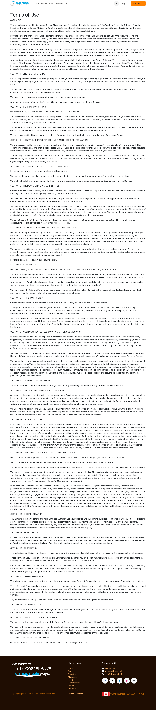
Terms (80, 693)
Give (70, 671)
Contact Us (138, 3)
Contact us (110, 668)
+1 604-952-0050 (113, 674)
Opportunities (74, 683)
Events (71, 685)
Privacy (71, 693)
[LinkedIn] (119, 681)
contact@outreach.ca (115, 671)
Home (71, 668)
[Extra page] (134, 681)
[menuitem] (37, 3)
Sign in (125, 3)
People (71, 680)
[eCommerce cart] (116, 3)
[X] (112, 681)
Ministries (72, 677)
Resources (73, 688)
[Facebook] (105, 681)
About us (72, 674)
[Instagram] (127, 681)
